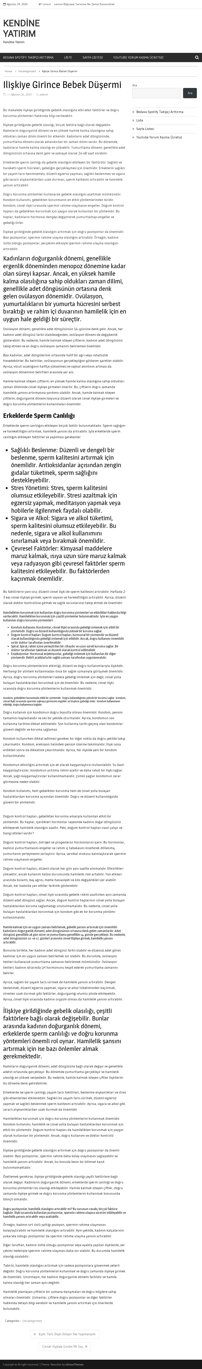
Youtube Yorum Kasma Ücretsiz (138, 57)
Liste (68, 57)
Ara (134, 85)
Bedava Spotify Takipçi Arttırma (28, 57)
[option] (84, 4)
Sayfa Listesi (93, 57)
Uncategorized (32, 1321)
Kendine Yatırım (21, 28)
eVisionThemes (74, 1364)
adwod (44, 94)
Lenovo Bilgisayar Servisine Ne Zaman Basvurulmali (84, 4)
